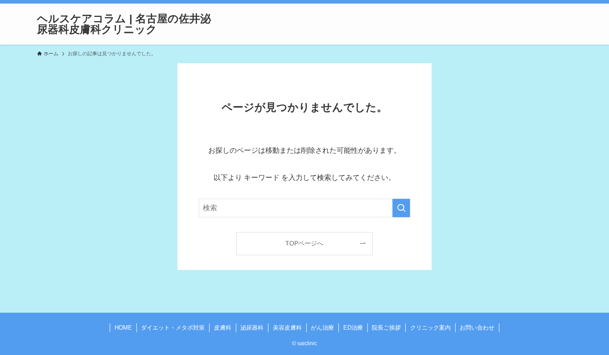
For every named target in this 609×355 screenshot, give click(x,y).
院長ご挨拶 (386, 327)
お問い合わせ (477, 327)
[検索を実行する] (401, 208)
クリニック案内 (430, 327)
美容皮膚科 (287, 327)
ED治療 (353, 327)
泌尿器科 (251, 327)
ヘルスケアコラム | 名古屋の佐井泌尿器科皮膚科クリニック (124, 24)
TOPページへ (304, 243)
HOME (123, 327)
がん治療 (322, 327)
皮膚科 (222, 327)
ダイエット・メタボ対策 (173, 327)
